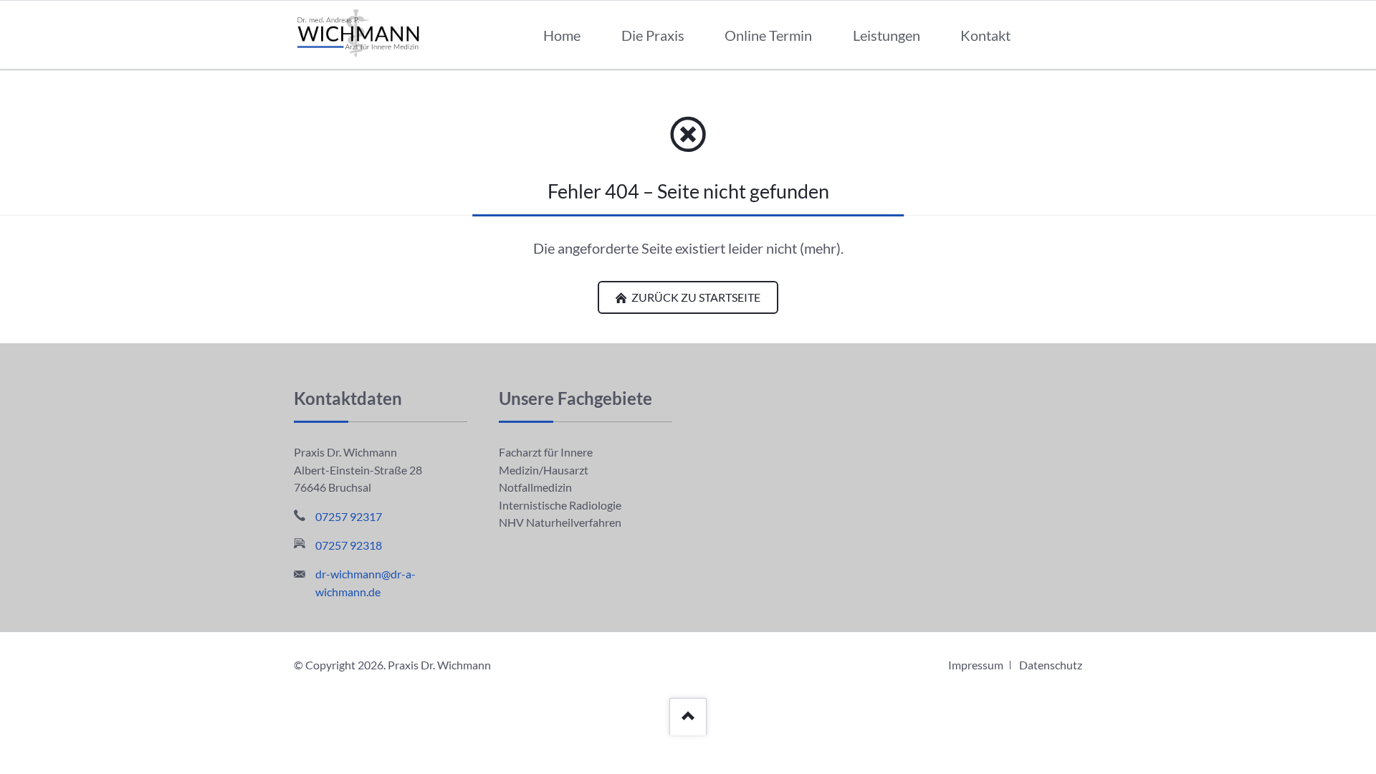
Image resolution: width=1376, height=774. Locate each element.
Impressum (975, 665)
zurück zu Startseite (694, 297)
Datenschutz (1050, 665)
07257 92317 (348, 516)
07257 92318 (348, 545)
